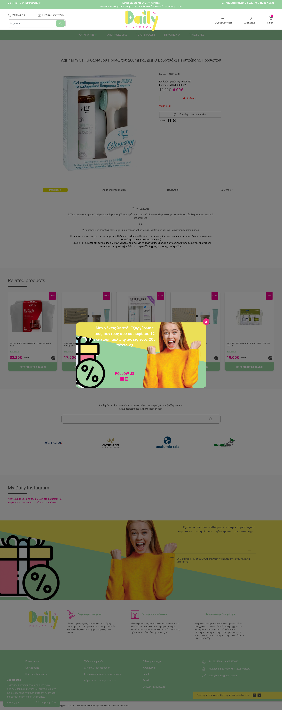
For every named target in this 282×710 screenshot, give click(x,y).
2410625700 (18, 15)
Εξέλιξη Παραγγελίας (53, 15)
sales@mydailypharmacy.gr (27, 3)
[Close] (206, 321)
